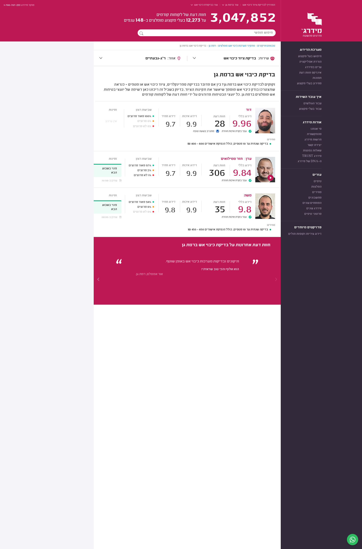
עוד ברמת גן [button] (231, 5)
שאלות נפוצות (312, 150)
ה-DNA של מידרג (309, 161)
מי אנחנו (316, 129)
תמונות (317, 78)
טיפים (317, 181)
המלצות (316, 187)
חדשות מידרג (312, 139)
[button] (98, 279)
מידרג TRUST (311, 156)
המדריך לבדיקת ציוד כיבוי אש (258, 5)
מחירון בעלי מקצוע (309, 83)
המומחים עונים (312, 203)
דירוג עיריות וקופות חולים (304, 234)
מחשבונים (314, 197)
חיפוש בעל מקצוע (309, 56)
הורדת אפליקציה (310, 62)
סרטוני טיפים (312, 214)
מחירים (316, 192)
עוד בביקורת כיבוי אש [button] (205, 5)
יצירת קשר (314, 145)
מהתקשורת (314, 134)
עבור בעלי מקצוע (310, 109)
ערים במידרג (313, 67)
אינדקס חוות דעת (310, 72)
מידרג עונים (313, 208)
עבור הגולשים (312, 103)
